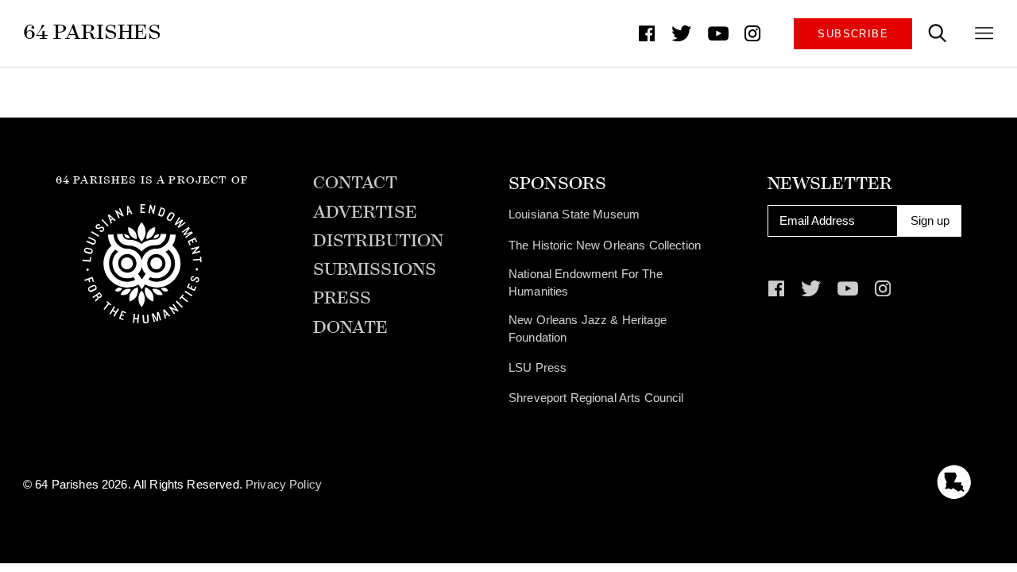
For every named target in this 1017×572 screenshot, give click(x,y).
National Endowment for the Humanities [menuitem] (585, 283)
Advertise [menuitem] (365, 213)
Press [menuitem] (342, 298)
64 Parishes (92, 32)
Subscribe (853, 34)
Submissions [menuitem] (375, 270)
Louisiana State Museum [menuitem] (574, 214)
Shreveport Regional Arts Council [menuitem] (596, 398)
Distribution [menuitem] (378, 241)
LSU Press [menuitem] (537, 367)
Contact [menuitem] (355, 183)
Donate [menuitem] (351, 328)
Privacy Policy (284, 484)
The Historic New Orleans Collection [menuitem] (604, 245)
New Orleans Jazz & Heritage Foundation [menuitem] (587, 329)
